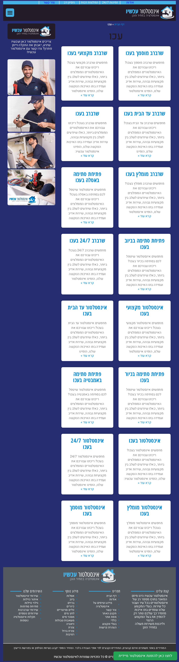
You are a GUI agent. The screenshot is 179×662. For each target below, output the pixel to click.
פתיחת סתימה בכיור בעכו (144, 377)
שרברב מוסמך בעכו (144, 53)
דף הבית (119, 24)
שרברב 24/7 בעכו (87, 240)
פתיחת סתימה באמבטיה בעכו (87, 377)
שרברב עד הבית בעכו (144, 113)
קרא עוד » (144, 95)
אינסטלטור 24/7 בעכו (87, 443)
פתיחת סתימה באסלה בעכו (87, 177)
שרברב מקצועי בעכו (87, 53)
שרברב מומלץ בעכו (144, 174)
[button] (10, 12)
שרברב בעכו (87, 113)
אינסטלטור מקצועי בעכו (144, 310)
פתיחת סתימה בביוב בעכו (144, 243)
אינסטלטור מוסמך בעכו (87, 510)
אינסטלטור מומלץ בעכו (144, 510)
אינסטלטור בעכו (144, 440)
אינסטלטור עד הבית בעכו (87, 310)
